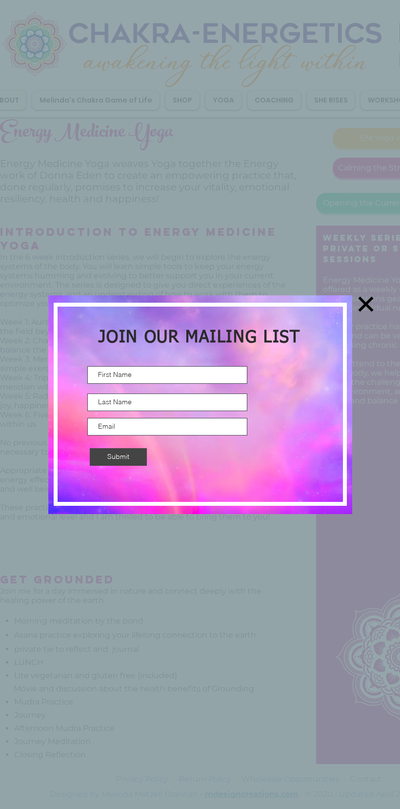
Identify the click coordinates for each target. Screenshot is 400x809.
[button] (366, 304)
